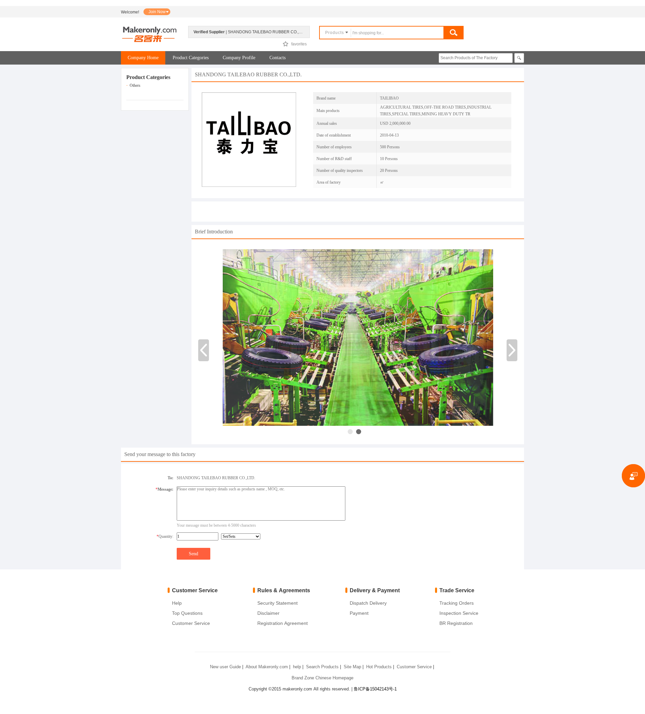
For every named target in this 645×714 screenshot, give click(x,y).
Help (177, 603)
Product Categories (191, 57)
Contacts (277, 57)
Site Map (352, 666)
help (297, 666)
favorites (299, 44)
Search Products (322, 666)
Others (135, 85)
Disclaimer (268, 613)
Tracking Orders (456, 603)
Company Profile (239, 57)
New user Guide (225, 666)
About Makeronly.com (267, 666)
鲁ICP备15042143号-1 (375, 688)
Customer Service (191, 623)
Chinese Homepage (334, 677)
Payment (359, 613)
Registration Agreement (282, 623)
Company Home (143, 57)
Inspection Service (458, 613)
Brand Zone (303, 677)
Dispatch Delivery (368, 603)
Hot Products (379, 666)
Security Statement (277, 603)
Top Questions (187, 613)
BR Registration (456, 623)
